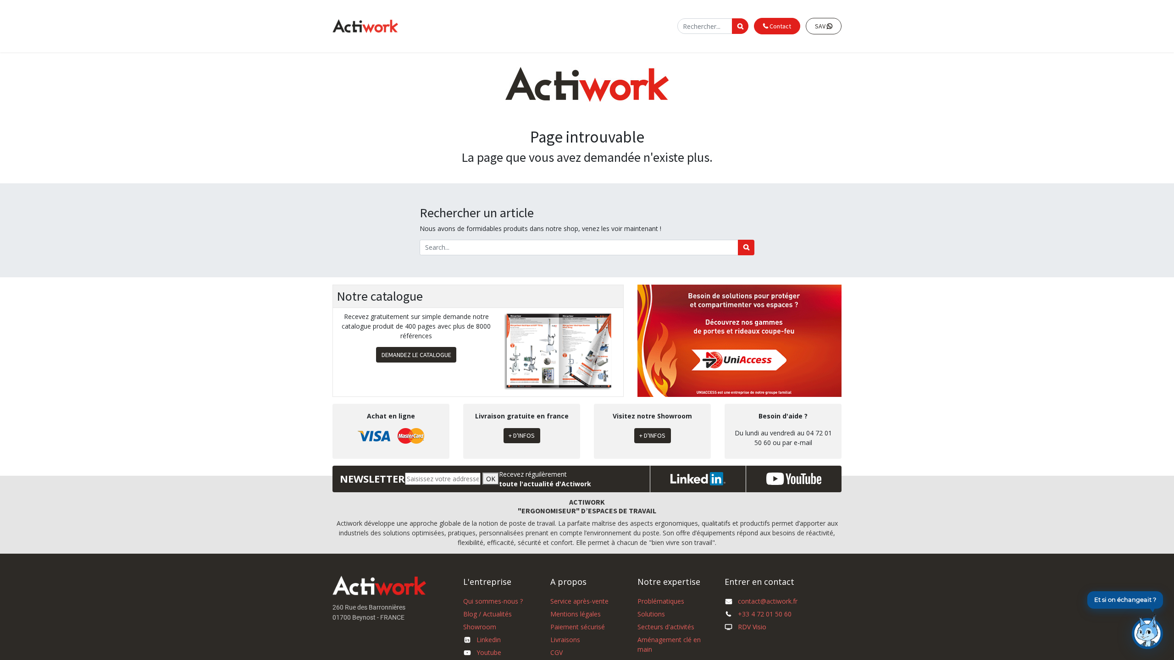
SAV (821, 26)
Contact (779, 26)
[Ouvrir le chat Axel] (1147, 631)
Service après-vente (579, 601)
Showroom (479, 626)
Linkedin (488, 639)
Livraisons (565, 639)
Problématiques (660, 601)
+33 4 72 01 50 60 (765, 614)
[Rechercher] (746, 247)
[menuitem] (497, 26)
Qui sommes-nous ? (493, 601)
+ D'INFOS (522, 435)
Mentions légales (575, 614)
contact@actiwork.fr (767, 601)
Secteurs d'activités (665, 626)
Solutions (651, 614)
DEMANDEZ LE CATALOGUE (416, 355)
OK (490, 478)
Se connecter (652, 26)
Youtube (488, 652)
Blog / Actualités (487, 614)
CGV (556, 652)
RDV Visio (752, 626)
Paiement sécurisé (577, 626)
